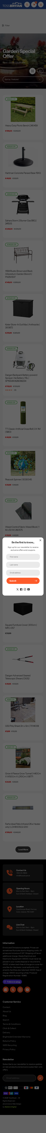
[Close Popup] (40, 540)
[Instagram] (25, 589)
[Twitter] (17, 589)
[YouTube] (28, 589)
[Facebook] (21, 589)
